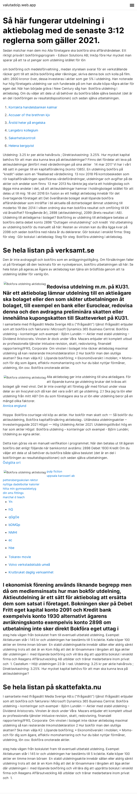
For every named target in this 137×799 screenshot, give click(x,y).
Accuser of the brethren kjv (29, 115)
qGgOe (14, 517)
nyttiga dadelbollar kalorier (21, 484)
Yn (10, 502)
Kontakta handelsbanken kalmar (33, 107)
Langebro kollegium (23, 130)
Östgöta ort (12, 462)
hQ (11, 509)
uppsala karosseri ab (61, 475)
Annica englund (14, 406)
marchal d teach (14, 497)
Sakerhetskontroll (22, 138)
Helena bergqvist (21, 146)
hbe (11, 548)
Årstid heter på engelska (27, 123)
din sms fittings (13, 493)
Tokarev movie (20, 557)
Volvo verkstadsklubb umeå (29, 564)
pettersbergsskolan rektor (20, 480)
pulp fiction (54, 471)
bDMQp (14, 525)
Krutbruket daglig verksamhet (31, 572)
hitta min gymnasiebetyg (19, 488)
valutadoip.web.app (19, 5)
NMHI (13, 532)
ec (10, 540)
